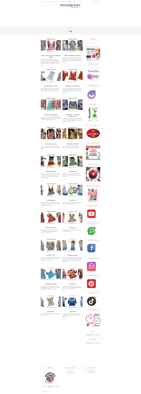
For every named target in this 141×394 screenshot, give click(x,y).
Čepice (53, 1)
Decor (64, 1)
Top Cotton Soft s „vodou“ (51, 86)
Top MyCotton (72, 171)
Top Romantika (51, 200)
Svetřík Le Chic (51, 255)
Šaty (49, 1)
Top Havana (72, 227)
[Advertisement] (70, 18)
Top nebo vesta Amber (51, 144)
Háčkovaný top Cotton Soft (72, 86)
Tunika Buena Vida (51, 171)
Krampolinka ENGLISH (70, 372)
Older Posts (79, 325)
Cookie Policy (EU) (91, 372)
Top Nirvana (50, 311)
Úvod (42, 1)
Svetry (45, 1)
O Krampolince (69, 1)
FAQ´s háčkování (70, 370)
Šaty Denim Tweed (51, 227)
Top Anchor (72, 200)
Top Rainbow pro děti (51, 284)
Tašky (61, 1)
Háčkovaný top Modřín (72, 144)
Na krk (56, 1)
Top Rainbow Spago (72, 255)
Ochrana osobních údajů (91, 370)
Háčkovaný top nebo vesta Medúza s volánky (51, 56)
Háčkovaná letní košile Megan (73, 55)
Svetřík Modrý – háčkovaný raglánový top (72, 115)
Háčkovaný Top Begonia (50, 115)
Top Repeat (72, 311)
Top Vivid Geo (72, 284)
